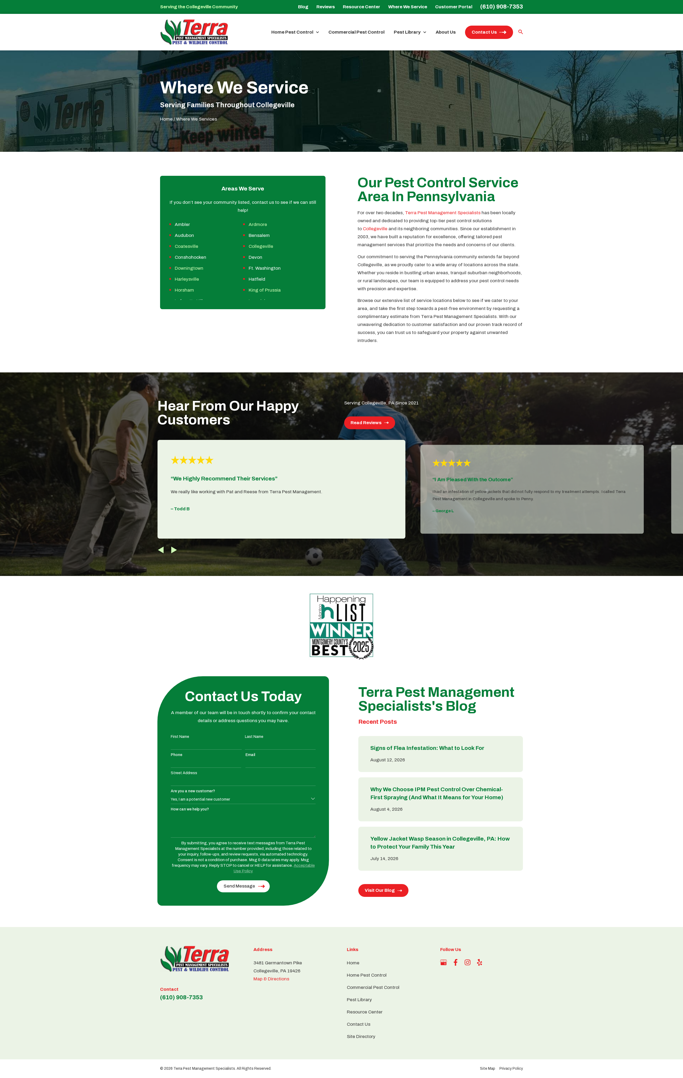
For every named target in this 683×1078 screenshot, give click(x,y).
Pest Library (407, 32)
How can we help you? (190, 809)
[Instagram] (467, 962)
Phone (176, 755)
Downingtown (189, 268)
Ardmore (258, 224)
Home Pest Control (292, 32)
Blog (303, 6)
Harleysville (187, 279)
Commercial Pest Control (356, 32)
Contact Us (484, 32)
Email (250, 755)
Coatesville (186, 246)
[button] (160, 550)
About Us (446, 32)
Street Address (184, 773)
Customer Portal (453, 6)
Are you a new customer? (193, 791)
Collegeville (261, 246)
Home (166, 119)
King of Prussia (265, 290)
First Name (180, 737)
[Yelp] (479, 962)
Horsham (184, 290)
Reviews (325, 6)
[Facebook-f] (455, 962)
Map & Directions (271, 978)
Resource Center (361, 6)
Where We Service (407, 6)
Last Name (254, 737)
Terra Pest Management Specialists (443, 212)
